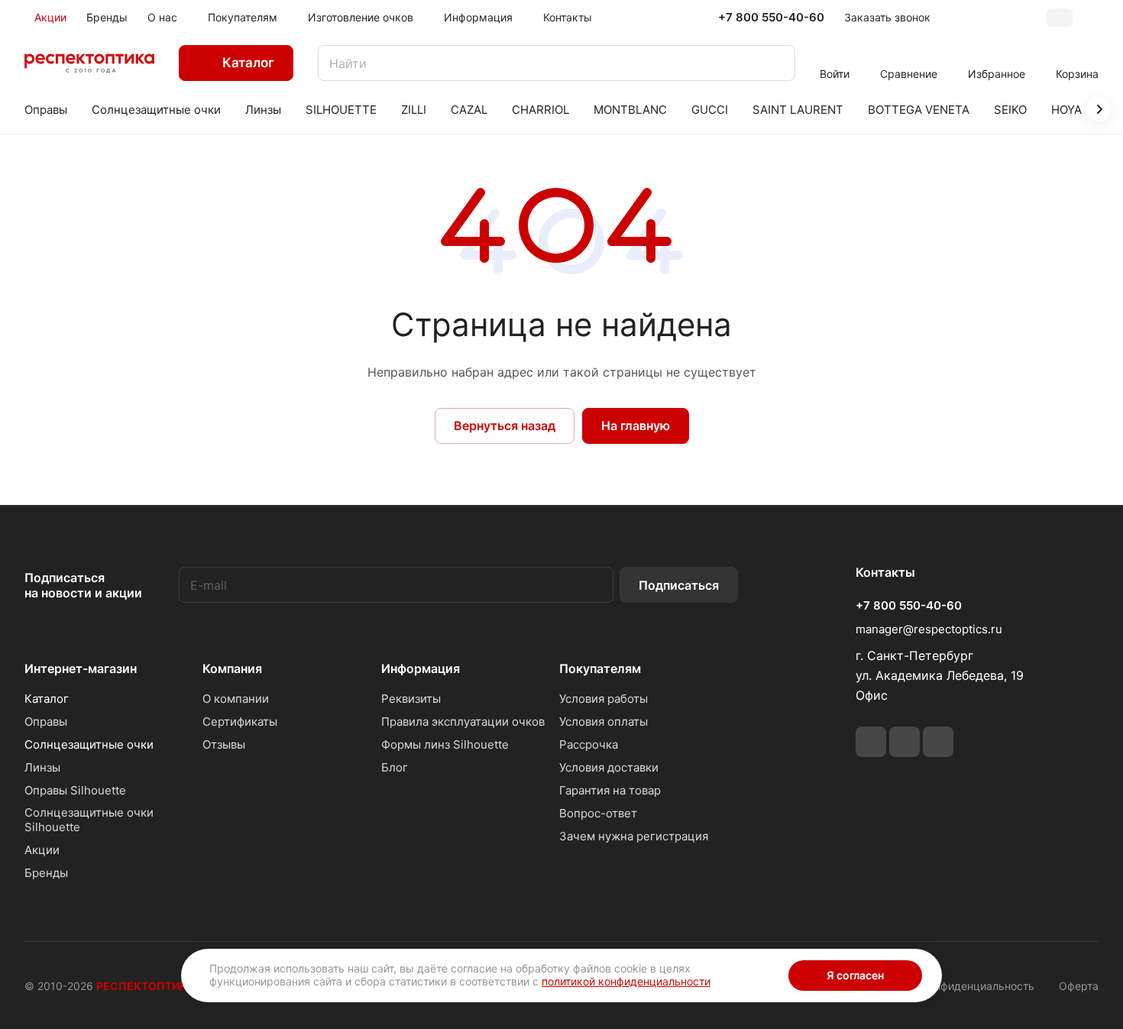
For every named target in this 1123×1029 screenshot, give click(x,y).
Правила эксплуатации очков (463, 721)
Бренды (46, 873)
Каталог (46, 698)
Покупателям (600, 668)
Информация (420, 668)
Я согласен (855, 975)
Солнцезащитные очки (89, 744)
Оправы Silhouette (75, 790)
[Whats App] (904, 741)
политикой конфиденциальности (626, 981)
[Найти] (776, 63)
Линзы (42, 767)
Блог (394, 767)
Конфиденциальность (978, 985)
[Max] (938, 741)
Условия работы (603, 698)
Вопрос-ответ (598, 813)
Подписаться (679, 585)
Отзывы (223, 744)
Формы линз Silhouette (445, 744)
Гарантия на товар (610, 790)
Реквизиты (411, 698)
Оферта (1079, 985)
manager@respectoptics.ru (929, 629)
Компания (232, 668)
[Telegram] (871, 741)
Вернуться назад (504, 425)
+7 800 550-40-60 (771, 17)
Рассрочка (588, 744)
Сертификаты (239, 721)
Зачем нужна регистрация (633, 836)
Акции (42, 850)
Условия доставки (609, 767)
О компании (235, 698)
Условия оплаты (603, 721)
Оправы (45, 721)
